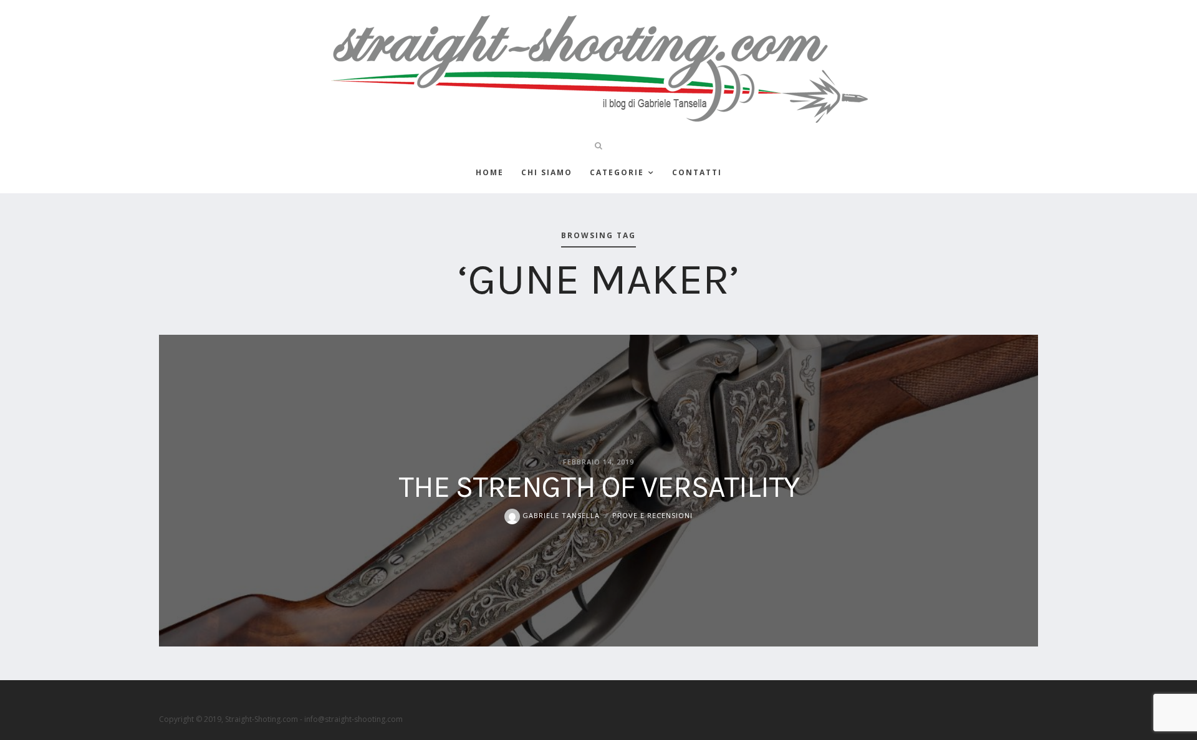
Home (490, 172)
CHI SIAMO (546, 172)
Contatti (697, 172)
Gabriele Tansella (560, 515)
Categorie (617, 172)
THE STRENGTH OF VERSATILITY (598, 486)
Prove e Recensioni (652, 515)
